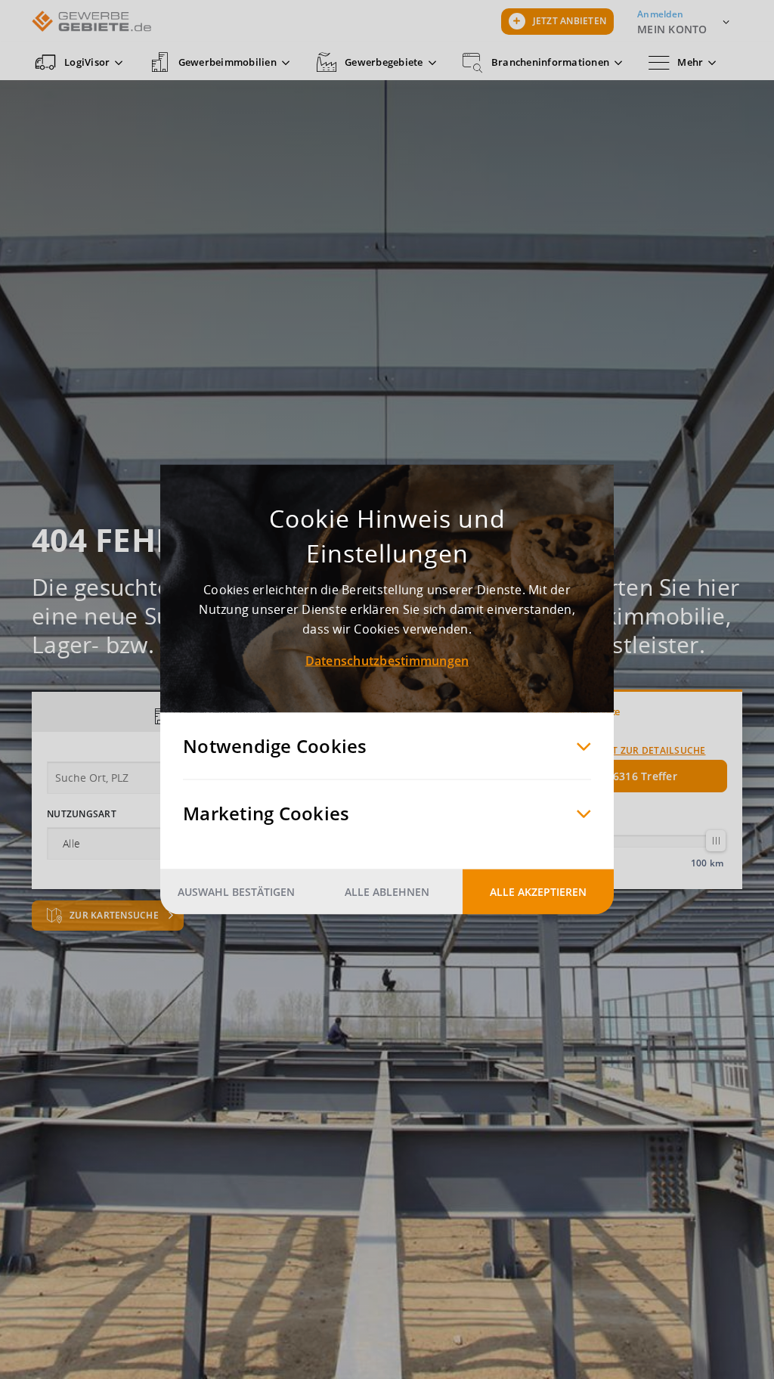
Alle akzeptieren (538, 892)
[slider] (716, 840)
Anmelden (660, 14)
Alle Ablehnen (387, 892)
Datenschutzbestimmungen (387, 660)
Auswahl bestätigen (236, 892)
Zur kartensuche (115, 915)
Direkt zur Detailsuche (645, 750)
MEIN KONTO (672, 29)
